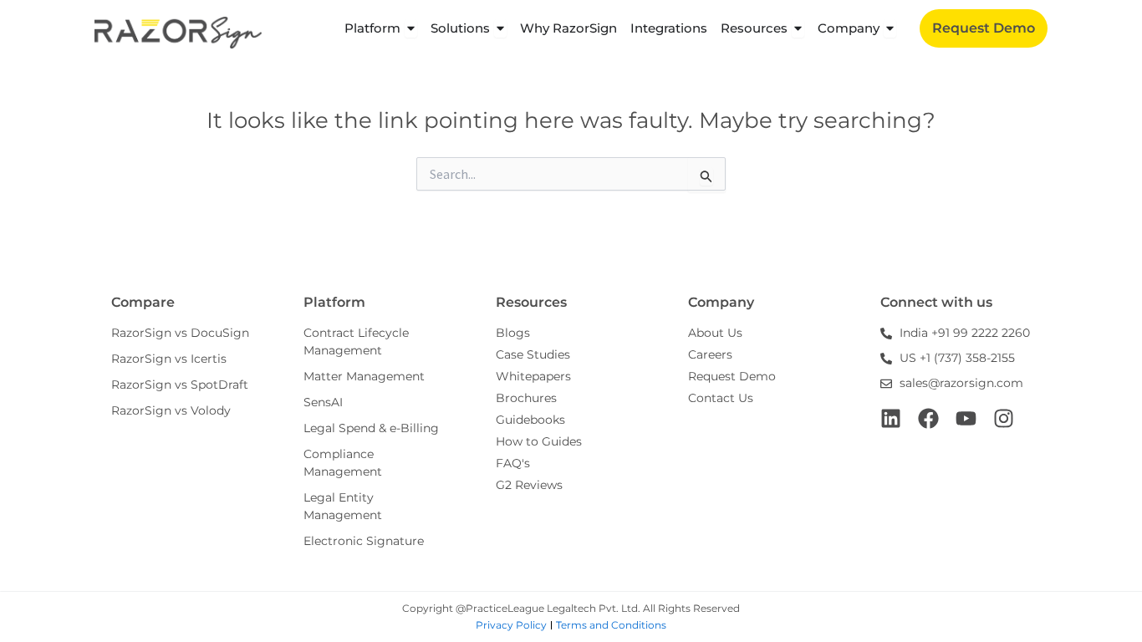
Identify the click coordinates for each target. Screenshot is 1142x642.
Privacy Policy (511, 625)
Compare (143, 302)
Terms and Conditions (611, 625)
